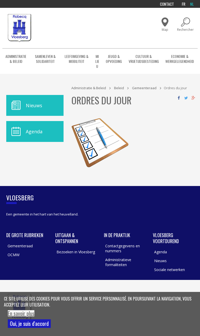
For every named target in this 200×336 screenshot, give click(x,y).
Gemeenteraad (144, 88)
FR (183, 4)
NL (192, 4)
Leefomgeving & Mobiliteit (77, 58)
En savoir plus (21, 313)
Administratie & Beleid (15, 58)
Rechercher (185, 29)
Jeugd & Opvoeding (114, 58)
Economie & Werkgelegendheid (179, 58)
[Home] (19, 28)
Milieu (97, 61)
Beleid (119, 88)
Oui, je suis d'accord (29, 323)
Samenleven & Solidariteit (45, 58)
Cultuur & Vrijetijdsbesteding (144, 58)
